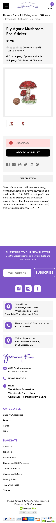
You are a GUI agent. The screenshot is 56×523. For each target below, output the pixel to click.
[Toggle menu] (6, 6)
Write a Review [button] (16, 50)
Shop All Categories (13, 414)
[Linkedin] (31, 164)
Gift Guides (8, 452)
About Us (7, 446)
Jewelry (7, 420)
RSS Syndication (11, 484)
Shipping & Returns (12, 473)
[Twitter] (25, 164)
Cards (6, 425)
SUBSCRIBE (44, 272)
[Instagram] (28, 288)
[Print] (19, 164)
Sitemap (7, 490)
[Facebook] (8, 164)
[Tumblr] (37, 288)
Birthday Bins (9, 457)
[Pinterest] (37, 164)
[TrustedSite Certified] (28, 510)
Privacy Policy (9, 479)
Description (28, 178)
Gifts (5, 431)
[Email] (14, 164)
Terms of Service (11, 468)
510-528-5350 (22, 326)
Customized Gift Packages (16, 463)
